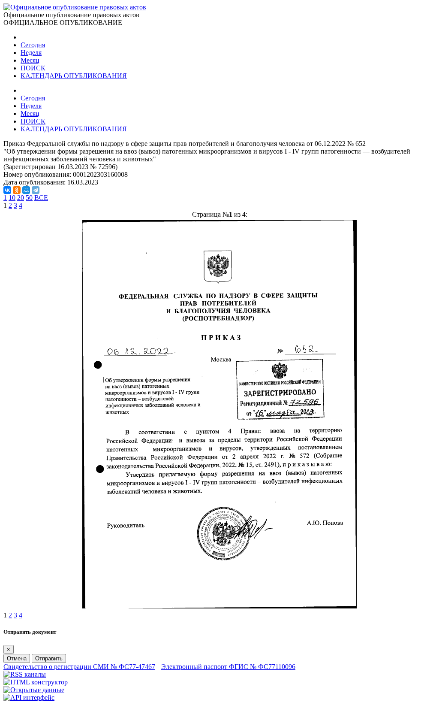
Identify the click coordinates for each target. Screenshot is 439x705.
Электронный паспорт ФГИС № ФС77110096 (228, 666)
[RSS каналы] (24, 674)
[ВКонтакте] (7, 190)
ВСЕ (41, 197)
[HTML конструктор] (35, 682)
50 (29, 197)
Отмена (17, 658)
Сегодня (33, 44)
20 (20, 197)
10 (12, 197)
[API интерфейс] (28, 697)
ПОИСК (33, 68)
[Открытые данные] (33, 689)
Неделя (31, 52)
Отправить (49, 658)
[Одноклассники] (17, 190)
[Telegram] (35, 190)
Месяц (30, 60)
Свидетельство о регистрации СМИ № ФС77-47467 (79, 666)
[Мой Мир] (26, 190)
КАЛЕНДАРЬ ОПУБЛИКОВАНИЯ (74, 75)
